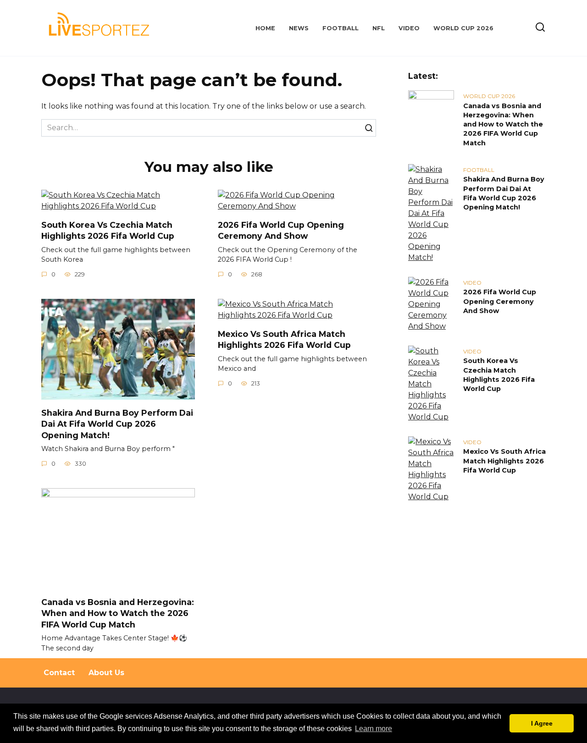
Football (340, 28)
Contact (59, 672)
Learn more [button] (373, 728)
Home (265, 28)
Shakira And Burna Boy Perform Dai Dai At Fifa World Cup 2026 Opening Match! (117, 423)
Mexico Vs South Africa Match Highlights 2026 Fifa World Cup (284, 339)
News (299, 28)
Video (409, 28)
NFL (378, 28)
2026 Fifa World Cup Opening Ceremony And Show (281, 230)
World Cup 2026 (463, 28)
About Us (106, 672)
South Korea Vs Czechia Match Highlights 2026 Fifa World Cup (107, 230)
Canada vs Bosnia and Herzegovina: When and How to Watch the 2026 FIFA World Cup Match (117, 613)
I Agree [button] (542, 723)
